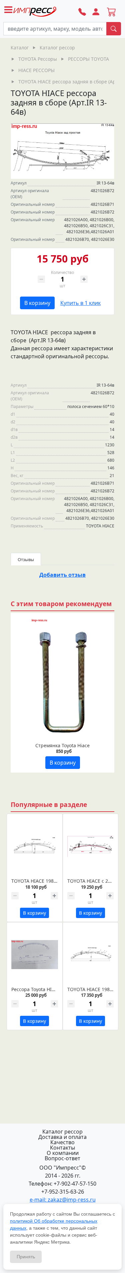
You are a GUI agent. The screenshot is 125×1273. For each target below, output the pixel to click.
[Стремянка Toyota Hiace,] (62, 678)
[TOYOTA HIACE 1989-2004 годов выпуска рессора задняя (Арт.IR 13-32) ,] (90, 955)
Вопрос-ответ (62, 1158)
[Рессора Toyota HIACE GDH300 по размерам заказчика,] (34, 955)
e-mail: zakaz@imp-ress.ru (63, 1199)
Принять (26, 1256)
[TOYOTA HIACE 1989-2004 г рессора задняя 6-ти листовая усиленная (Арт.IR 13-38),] (34, 846)
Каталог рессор (62, 1131)
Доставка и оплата (62, 1137)
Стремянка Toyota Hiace (62, 745)
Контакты (62, 1147)
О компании (63, 1153)
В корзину (37, 303)
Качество (62, 1142)
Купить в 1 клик (80, 303)
